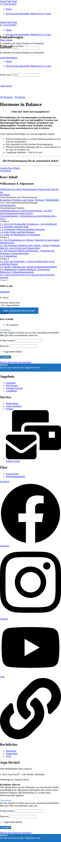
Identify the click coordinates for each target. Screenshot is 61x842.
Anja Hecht (4, 292)
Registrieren (11, 57)
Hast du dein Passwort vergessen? (16, 362)
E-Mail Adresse (7, 340)
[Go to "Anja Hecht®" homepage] (8, 4)
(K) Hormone (6, 97)
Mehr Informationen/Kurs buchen (19, 310)
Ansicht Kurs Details (10, 168)
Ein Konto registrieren (10, 370)
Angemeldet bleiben (12, 351)
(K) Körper (20, 97)
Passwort (4, 346)
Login (3, 57)
